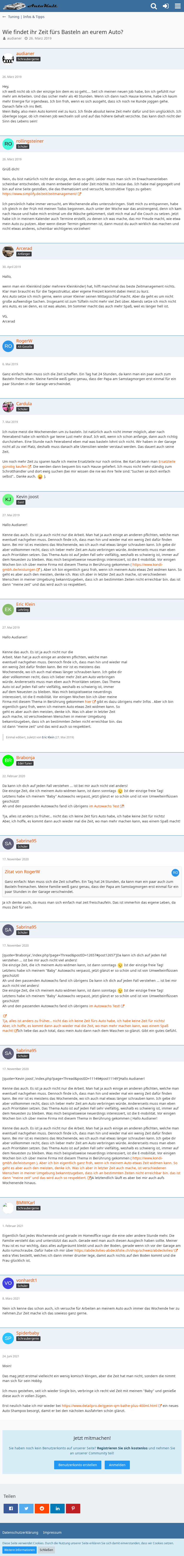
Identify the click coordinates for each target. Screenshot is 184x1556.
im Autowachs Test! (104, 1006)
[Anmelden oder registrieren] (166, 6)
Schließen (46, 1550)
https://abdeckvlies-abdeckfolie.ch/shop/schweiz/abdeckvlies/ (124, 1250)
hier (88, 701)
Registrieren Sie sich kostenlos (122, 1448)
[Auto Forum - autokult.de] (31, 6)
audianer (14, 38)
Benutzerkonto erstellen (77, 1465)
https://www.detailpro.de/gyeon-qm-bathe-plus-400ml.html (109, 1405)
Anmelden (117, 1465)
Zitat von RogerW (22, 871)
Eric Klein (48, 737)
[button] (178, 6)
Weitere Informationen (19, 1550)
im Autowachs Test (104, 806)
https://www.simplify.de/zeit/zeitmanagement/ (39, 193)
